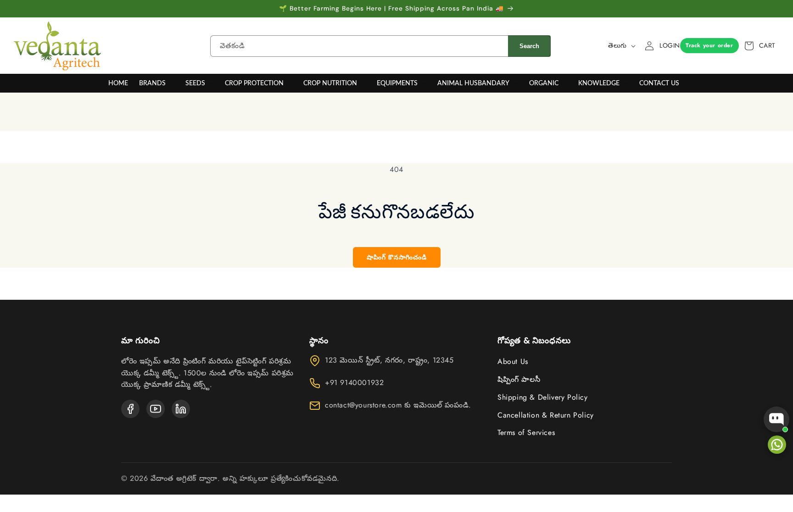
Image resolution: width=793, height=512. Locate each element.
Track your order (709, 45)
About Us (512, 361)
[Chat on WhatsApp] (777, 444)
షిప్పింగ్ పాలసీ (518, 379)
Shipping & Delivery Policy (542, 397)
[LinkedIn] (181, 409)
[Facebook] (130, 409)
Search (529, 46)
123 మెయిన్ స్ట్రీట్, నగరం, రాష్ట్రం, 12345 (389, 360)
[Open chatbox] (776, 419)
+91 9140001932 (354, 383)
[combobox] (359, 46)
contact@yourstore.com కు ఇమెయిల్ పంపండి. (398, 405)
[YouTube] (155, 409)
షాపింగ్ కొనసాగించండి (397, 257)
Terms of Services (526, 432)
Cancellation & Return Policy (545, 415)
